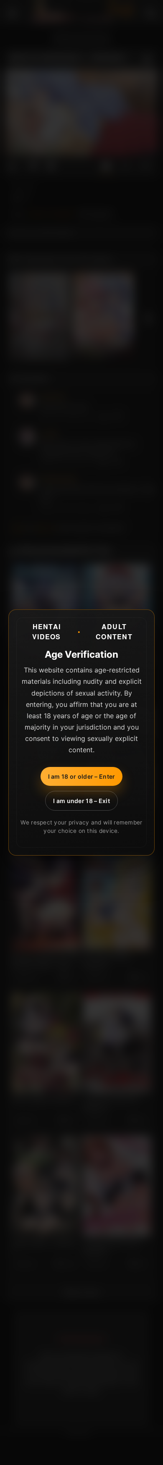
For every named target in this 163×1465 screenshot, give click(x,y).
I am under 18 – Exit (81, 800)
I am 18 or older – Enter (81, 776)
